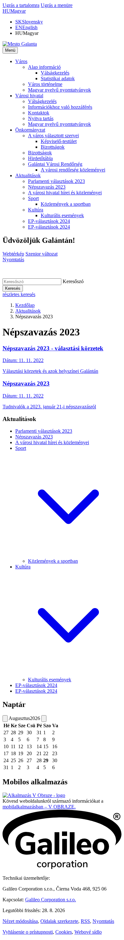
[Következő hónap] (43, 718)
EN (26, 27)
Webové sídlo (88, 932)
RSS (85, 921)
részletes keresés (19, 294)
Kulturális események (49, 679)
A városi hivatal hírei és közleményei (52, 442)
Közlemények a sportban (53, 561)
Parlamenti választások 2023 (43, 431)
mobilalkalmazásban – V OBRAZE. (39, 806)
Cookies (63, 932)
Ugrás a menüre (56, 5)
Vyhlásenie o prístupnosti (28, 932)
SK (29, 21)
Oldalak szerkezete (59, 921)
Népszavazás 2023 (34, 436)
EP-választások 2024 (36, 685)
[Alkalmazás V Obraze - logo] (34, 795)
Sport (20, 448)
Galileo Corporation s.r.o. (50, 899)
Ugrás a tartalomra (21, 5)
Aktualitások (28, 311)
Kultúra (23, 566)
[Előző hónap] (5, 718)
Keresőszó (73, 281)
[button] (14, 11)
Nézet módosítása (20, 921)
